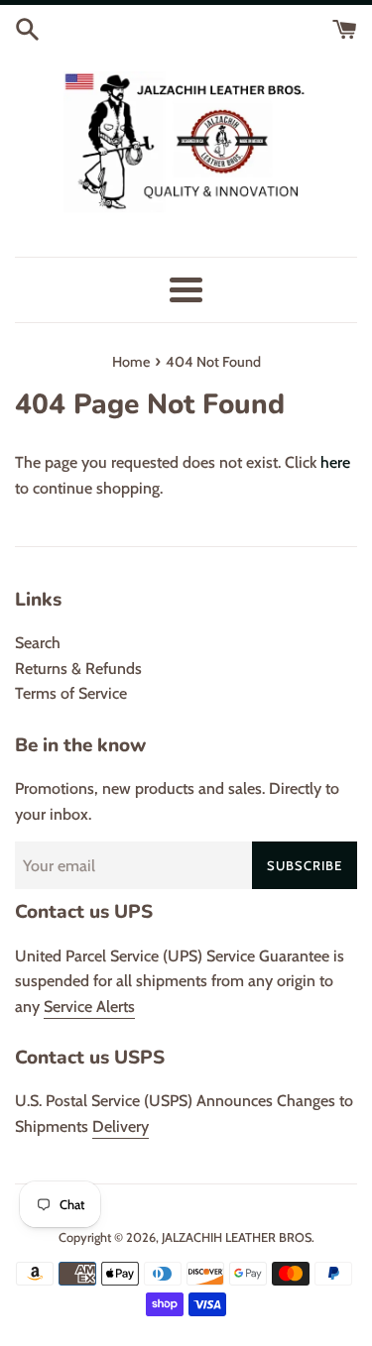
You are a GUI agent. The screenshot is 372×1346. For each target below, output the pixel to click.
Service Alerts (89, 1006)
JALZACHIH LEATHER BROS (236, 1237)
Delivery (120, 1126)
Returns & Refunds (78, 668)
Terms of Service (71, 693)
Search (38, 642)
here (335, 462)
